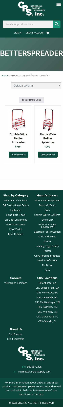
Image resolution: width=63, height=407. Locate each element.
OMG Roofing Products (47, 255)
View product (18, 154)
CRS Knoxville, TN (47, 311)
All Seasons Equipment (47, 200)
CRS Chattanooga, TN (47, 302)
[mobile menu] (58, 4)
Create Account (35, 33)
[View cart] (47, 33)
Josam (47, 241)
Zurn (47, 270)
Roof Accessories (15, 224)
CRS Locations (47, 278)
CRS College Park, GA (47, 287)
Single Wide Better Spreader (48, 138)
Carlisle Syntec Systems (47, 214)
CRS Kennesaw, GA (47, 292)
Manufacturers (47, 195)
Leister (47, 250)
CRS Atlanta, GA (47, 282)
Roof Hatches (15, 234)
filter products (31, 100)
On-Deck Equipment (16, 219)
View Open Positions (15, 282)
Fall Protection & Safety (16, 205)
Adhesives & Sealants (16, 200)
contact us (42, 386)
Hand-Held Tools (15, 214)
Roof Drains (15, 229)
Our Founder (16, 334)
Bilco (47, 210)
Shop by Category (15, 195)
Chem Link (47, 219)
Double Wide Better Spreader (18, 138)
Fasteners (15, 210)
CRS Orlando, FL (47, 321)
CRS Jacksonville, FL (47, 316)
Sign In (18, 33)
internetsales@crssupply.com (34, 371)
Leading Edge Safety (47, 246)
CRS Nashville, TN (47, 306)
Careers (16, 278)
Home (5, 75)
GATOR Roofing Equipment (47, 225)
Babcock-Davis (47, 205)
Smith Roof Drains (47, 260)
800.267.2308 (34, 366)
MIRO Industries (47, 236)
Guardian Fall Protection (47, 231)
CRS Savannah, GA (47, 297)
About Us (15, 329)
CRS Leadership (15, 338)
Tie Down (47, 265)
